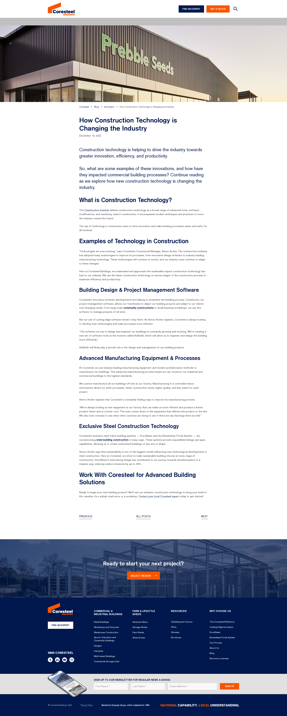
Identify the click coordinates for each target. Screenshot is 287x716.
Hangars (98, 645)
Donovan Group (119, 705)
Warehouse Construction (106, 632)
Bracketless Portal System (222, 637)
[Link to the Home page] (61, 8)
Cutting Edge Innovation (221, 627)
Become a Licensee (219, 658)
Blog (212, 653)
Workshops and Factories (106, 627)
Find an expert (61, 625)
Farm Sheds (138, 632)
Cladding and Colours (181, 621)
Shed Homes (138, 637)
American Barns (140, 622)
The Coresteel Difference (222, 621)
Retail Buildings (101, 622)
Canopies (98, 651)
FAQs (173, 627)
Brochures (176, 637)
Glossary (175, 632)
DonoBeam (215, 632)
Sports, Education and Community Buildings (105, 639)
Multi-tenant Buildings (104, 656)
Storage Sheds (139, 627)
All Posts (143, 516)
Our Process (216, 642)
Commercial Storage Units (106, 661)
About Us (214, 648)
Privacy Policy (87, 705)
